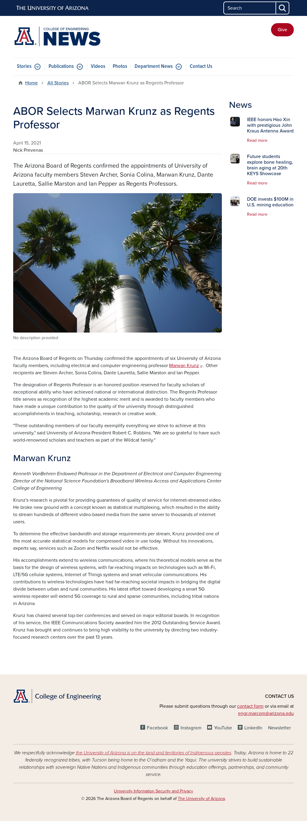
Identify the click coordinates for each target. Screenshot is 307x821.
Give (282, 30)
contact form (250, 706)
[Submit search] (282, 8)
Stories (24, 66)
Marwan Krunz (184, 366)
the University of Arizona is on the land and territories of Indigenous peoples (153, 753)
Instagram (190, 728)
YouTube (223, 728)
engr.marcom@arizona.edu (266, 713)
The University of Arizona (201, 798)
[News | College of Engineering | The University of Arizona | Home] (57, 37)
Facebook (157, 728)
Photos (120, 66)
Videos (98, 66)
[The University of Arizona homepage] (53, 8)
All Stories (58, 83)
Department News (154, 66)
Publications (61, 66)
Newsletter (279, 728)
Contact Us (201, 66)
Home (31, 83)
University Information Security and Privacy (153, 791)
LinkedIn (253, 728)
